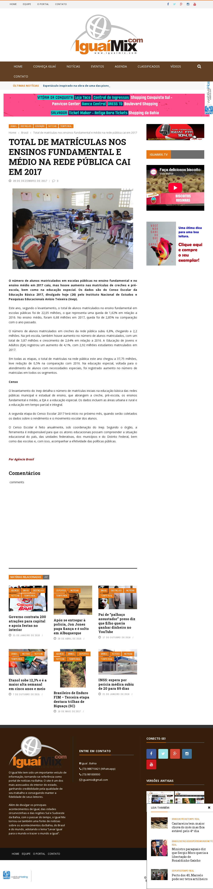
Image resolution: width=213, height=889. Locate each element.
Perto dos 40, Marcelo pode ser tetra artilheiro (190, 877)
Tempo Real (66, 126)
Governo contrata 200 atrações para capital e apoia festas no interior (27, 623)
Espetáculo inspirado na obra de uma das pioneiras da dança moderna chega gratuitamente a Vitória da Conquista (123, 85)
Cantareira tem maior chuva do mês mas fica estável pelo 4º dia (188, 827)
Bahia (25, 590)
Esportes (61, 590)
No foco (26, 654)
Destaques (26, 126)
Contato (61, 4)
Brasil (13, 126)
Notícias (73, 66)
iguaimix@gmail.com (95, 780)
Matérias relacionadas (25, 577)
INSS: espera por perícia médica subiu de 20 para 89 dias (116, 684)
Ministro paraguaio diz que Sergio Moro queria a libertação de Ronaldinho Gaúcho (190, 854)
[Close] (209, 808)
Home (13, 4)
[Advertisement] (73, 531)
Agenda (121, 66)
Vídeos (176, 66)
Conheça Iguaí (44, 66)
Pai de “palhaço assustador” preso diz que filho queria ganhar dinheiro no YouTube (116, 623)
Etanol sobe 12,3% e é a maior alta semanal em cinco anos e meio (28, 684)
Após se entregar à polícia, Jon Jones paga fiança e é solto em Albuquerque (71, 626)
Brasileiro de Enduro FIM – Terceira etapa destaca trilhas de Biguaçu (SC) (71, 699)
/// (46, 577)
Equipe (27, 4)
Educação (40, 126)
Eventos (97, 66)
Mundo (203, 841)
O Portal (43, 4)
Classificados (149, 66)
